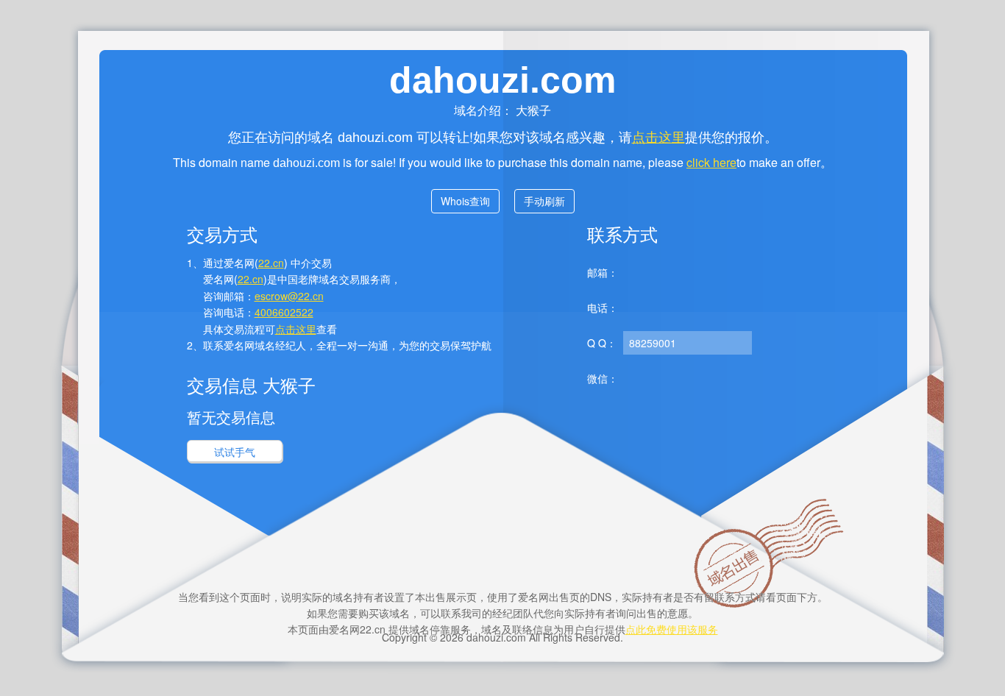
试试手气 (234, 451)
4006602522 (284, 312)
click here (711, 162)
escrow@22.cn (289, 295)
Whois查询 (465, 200)
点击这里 (658, 136)
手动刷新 (544, 200)
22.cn (271, 262)
